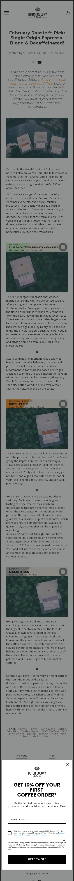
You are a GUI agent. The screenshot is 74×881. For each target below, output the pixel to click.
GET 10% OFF (37, 859)
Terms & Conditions (38, 835)
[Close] (67, 764)
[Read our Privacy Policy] (64, 840)
